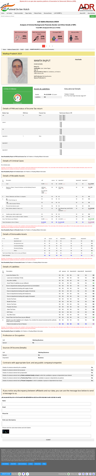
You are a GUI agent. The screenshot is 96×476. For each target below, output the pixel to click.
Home (2, 13)
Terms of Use (37, 463)
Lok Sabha (9, 13)
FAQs (44, 463)
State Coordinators (22, 463)
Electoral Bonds (48, 13)
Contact (30, 463)
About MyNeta (91, 13)
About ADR (82, 13)
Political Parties (37, 13)
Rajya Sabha (28, 13)
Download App (62, 474)
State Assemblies (18, 13)
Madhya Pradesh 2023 (13, 49)
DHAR (22, 49)
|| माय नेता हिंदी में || (58, 13)
